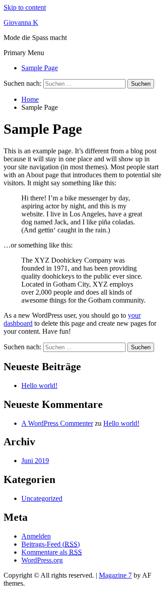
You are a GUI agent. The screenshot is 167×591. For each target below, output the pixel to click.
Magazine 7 (115, 575)
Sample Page (39, 68)
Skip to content (25, 7)
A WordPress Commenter (57, 423)
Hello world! (39, 385)
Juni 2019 (35, 460)
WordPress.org (42, 560)
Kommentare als (51, 552)
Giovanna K (21, 22)
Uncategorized (41, 498)
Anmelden (36, 536)
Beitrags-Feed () (50, 544)
